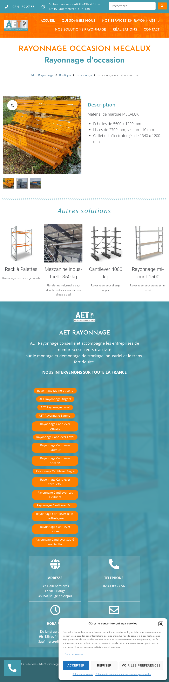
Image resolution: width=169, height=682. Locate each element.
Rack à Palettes (21, 269)
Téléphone (113, 578)
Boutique (65, 75)
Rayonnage (84, 75)
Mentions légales (51, 664)
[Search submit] (162, 5)
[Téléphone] (114, 564)
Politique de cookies (83, 674)
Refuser (104, 665)
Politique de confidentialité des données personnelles (123, 674)
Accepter (75, 665)
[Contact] (114, 610)
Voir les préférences (141, 665)
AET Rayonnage (42, 75)
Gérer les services (74, 654)
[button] (161, 624)
